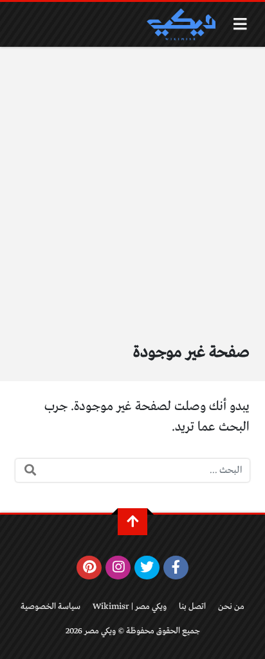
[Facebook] (175, 568)
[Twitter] (147, 568)
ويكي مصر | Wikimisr (130, 606)
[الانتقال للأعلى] (132, 521)
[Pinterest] (89, 568)
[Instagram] (118, 568)
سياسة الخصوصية (50, 606)
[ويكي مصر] (181, 24)
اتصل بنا (192, 606)
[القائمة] (240, 24)
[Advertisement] (132, 185)
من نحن (231, 606)
